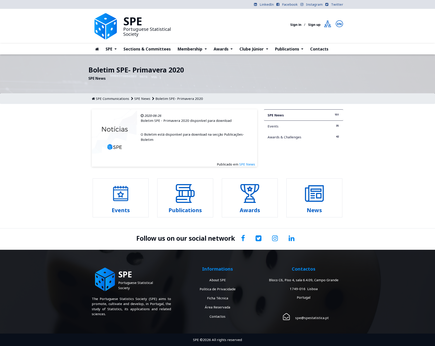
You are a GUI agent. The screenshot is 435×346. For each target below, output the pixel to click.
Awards (225, 49)
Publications (291, 49)
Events (303, 126)
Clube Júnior (255, 49)
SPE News (142, 98)
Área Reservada (217, 307)
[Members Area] (327, 23)
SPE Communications (112, 98)
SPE (113, 49)
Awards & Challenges (303, 137)
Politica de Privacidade (218, 289)
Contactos (217, 316)
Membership (193, 49)
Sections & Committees (147, 49)
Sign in (295, 24)
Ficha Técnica (217, 298)
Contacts (319, 49)
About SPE (217, 280)
